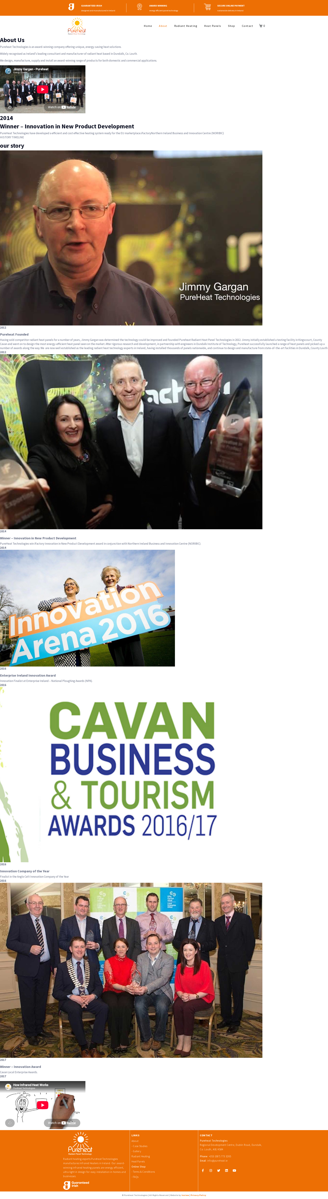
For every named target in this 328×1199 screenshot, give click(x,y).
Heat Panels (212, 26)
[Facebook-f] (203, 1170)
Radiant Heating (185, 26)
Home (148, 26)
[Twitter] (219, 1170)
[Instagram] (211, 1170)
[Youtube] (234, 1170)
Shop (231, 26)
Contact (247, 26)
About (163, 26)
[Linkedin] (226, 1170)
